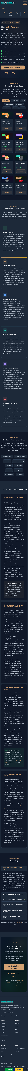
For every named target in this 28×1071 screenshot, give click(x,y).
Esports (22, 108)
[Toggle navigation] (25, 3)
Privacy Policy (18, 1051)
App (16, 1029)
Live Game (3, 1038)
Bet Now (21, 171)
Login (16, 1026)
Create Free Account (15, 967)
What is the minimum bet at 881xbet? (13, 894)
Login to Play (10, 73)
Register (17, 1023)
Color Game (15, 100)
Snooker (15, 108)
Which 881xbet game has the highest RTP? (13, 904)
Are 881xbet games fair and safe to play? (12, 868)
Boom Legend (9, 104)
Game (16, 1032)
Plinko (23, 100)
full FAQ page (18, 922)
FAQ (2, 1051)
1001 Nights (19, 104)
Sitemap (3, 1056)
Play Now (7, 128)
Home (2, 8)
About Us (3, 1048)
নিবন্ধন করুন (9, 1069)
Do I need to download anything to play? (12, 917)
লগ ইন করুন (19, 1069)
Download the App (15, 975)
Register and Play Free (13, 67)
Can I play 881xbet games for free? (12, 899)
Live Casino (6, 108)
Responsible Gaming (6, 1054)
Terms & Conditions (20, 1048)
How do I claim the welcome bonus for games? (12, 911)
